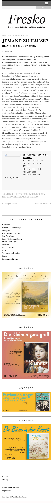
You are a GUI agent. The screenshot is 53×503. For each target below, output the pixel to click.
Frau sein (5, 244)
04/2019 (7, 193)
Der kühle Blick (8, 247)
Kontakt (5, 476)
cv (13, 193)
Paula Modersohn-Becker (12, 239)
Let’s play (6, 230)
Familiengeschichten (10, 258)
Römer (4, 256)
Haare (4, 250)
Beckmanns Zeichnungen (12, 227)
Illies (5, 196)
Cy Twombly (23, 193)
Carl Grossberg (8, 236)
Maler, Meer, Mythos (10, 241)
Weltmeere (6, 224)
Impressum (6, 490)
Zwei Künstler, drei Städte (12, 233)
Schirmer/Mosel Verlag (24, 196)
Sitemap (5, 479)
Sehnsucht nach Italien (11, 253)
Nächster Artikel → (43, 203)
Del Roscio (37, 193)
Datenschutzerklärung (10, 487)
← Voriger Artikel (9, 203)
